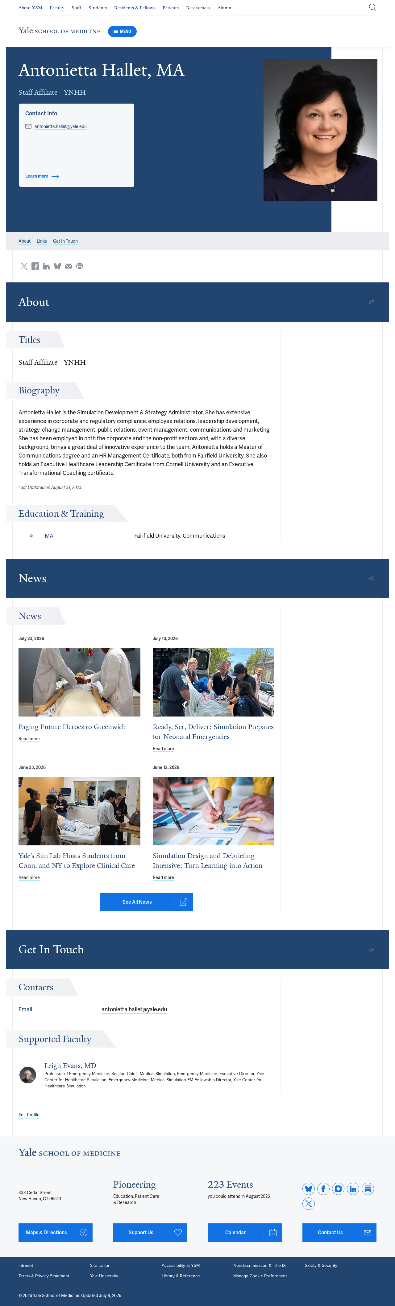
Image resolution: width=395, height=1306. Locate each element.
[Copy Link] (371, 302)
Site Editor (100, 1265)
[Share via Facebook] (35, 266)
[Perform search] (372, 8)
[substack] (368, 1189)
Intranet (26, 1265)
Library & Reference (181, 1276)
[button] (320, 130)
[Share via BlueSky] (57, 266)
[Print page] (79, 266)
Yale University (104, 1276)
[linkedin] (353, 1189)
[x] (308, 1203)
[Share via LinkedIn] (46, 266)
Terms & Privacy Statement (44, 1276)
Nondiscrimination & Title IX (259, 1265)
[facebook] (323, 1189)
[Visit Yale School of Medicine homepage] (69, 1153)
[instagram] (338, 1189)
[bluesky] (308, 1189)
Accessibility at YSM (181, 1265)
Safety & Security (321, 1265)
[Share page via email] (68, 266)
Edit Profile (29, 1115)
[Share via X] (24, 266)
